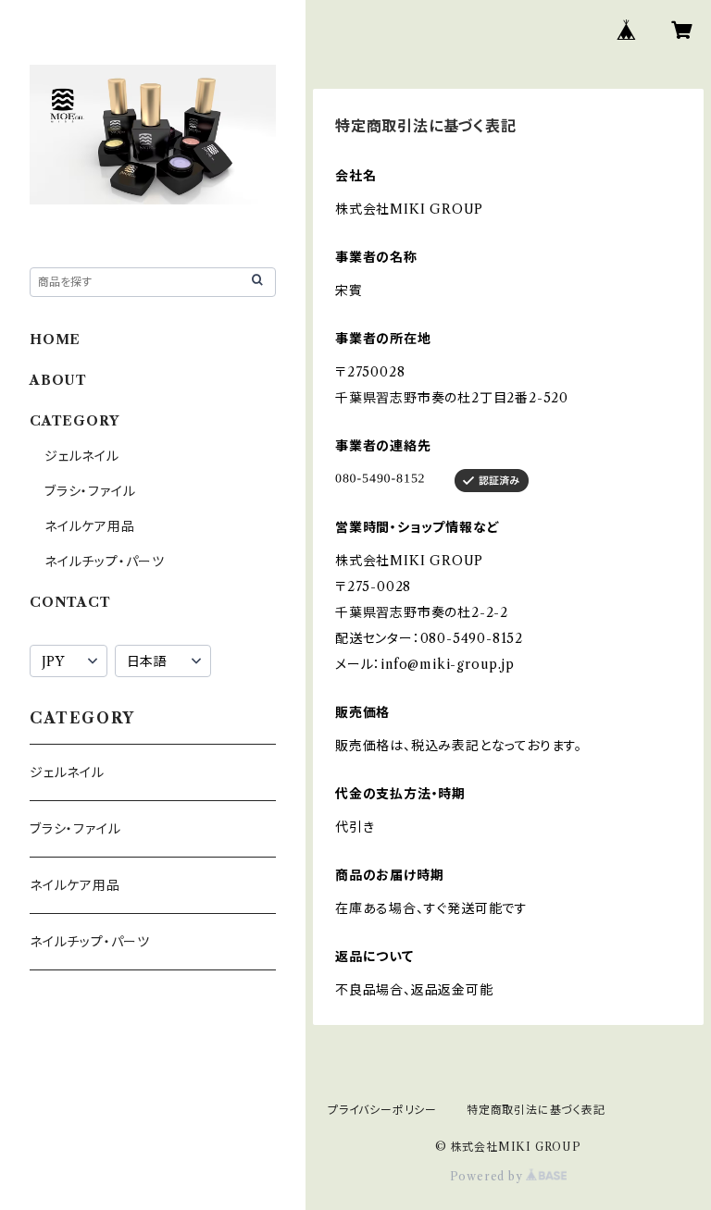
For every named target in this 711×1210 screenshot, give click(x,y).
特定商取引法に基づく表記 (536, 1110)
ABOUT (58, 380)
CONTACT (70, 602)
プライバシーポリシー (382, 1110)
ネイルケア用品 (89, 526)
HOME (55, 339)
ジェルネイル (81, 456)
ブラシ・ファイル (89, 491)
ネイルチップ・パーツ (104, 561)
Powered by (488, 1176)
